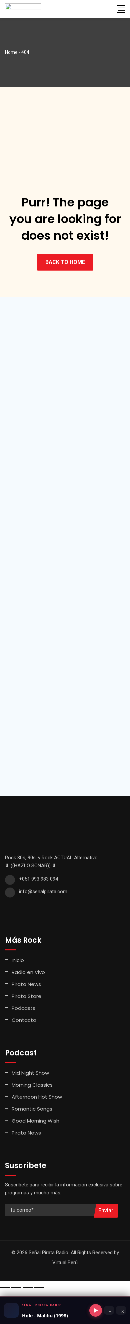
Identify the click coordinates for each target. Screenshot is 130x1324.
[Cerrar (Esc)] (39, 1287)
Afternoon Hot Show (37, 1096)
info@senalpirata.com (43, 892)
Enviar (105, 1210)
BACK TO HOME (65, 262)
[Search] (107, 9)
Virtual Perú (65, 1262)
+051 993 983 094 (38, 879)
